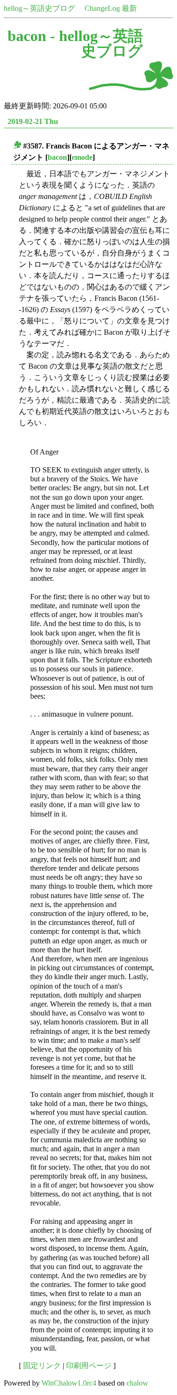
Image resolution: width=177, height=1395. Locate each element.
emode (82, 157)
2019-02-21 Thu (33, 121)
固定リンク (42, 1366)
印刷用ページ (88, 1366)
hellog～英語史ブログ (39, 8)
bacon (57, 157)
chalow (137, 1383)
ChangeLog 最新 (110, 8)
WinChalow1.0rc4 (69, 1383)
